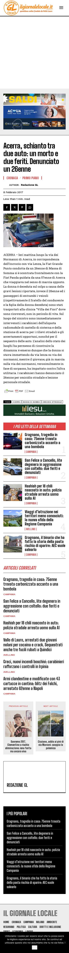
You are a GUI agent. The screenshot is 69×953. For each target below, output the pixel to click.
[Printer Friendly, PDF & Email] (19, 393)
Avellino (30, 529)
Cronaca (12, 178)
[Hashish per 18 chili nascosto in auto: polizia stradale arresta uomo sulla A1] (12, 492)
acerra (16, 402)
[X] (14, 207)
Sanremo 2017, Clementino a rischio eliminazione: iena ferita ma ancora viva (18, 746)
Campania (31, 451)
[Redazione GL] (6, 185)
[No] (64, 942)
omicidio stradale (52, 402)
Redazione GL (29, 184)
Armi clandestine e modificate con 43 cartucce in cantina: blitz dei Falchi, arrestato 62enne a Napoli (31, 683)
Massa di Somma (31, 402)
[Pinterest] (22, 207)
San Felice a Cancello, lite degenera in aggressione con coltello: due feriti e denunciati (43, 466)
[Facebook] (6, 207)
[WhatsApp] (29, 207)
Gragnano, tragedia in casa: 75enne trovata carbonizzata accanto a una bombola (42, 440)
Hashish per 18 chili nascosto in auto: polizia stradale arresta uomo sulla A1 (43, 492)
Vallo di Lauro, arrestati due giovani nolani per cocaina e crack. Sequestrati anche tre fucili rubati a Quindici (33, 644)
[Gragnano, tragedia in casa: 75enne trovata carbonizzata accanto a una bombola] (12, 441)
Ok (34, 947)
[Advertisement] (34, 52)
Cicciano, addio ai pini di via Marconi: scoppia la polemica (51, 744)
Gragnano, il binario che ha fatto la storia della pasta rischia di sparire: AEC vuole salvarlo (45, 543)
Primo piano (30, 178)
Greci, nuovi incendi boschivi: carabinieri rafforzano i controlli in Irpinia (33, 664)
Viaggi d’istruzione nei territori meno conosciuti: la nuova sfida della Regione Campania (44, 518)
